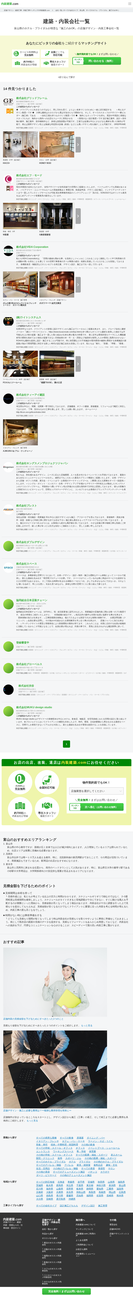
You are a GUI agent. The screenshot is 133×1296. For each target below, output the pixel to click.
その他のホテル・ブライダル (108, 1161)
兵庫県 (59, 1192)
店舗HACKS (114, 1229)
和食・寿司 (109, 128)
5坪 (13, 231)
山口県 (39, 1195)
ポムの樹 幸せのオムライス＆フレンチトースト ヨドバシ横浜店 (19, 304)
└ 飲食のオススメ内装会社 (51, 1263)
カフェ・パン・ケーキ (76, 128)
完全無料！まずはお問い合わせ (66, 1291)
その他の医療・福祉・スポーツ (100, 1158)
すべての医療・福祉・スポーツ (92, 1155)
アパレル (68, 1165)
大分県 (39, 1199)
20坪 (47, 231)
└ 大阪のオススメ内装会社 (51, 1250)
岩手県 (81, 1182)
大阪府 (49, 1192)
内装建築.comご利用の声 (86, 1235)
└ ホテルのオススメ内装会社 (51, 1283)
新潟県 (112, 1185)
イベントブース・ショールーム (113, 199)
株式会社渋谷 (26, 685)
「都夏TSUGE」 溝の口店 (50, 382)
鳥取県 (92, 1192)
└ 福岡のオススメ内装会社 (51, 1257)
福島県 (121, 1182)
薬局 (60, 1158)
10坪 (47, 160)
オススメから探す (50, 1238)
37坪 (11, 160)
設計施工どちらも (69, 1205)
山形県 (111, 1182)
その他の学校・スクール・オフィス (54, 1155)
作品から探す (48, 1234)
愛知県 (100, 1188)
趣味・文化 (111, 1165)
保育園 (92, 1151)
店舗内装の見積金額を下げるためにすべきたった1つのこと (33, 1019)
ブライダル (56, 695)
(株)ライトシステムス (28, 317)
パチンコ (66, 673)
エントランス (43, 1151)
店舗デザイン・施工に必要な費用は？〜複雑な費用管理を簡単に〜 (37, 1110)
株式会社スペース (26, 563)
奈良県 (69, 1192)
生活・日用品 (43, 1168)
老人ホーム (116, 1155)
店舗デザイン (21, 104)
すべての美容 (88, 1168)
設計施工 (39, 104)
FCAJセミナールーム (12, 382)
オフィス (97, 199)
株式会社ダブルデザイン (30, 542)
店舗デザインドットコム (119, 1235)
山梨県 (59, 1188)
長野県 (69, 1188)
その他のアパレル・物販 (65, 1168)
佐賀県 (100, 1195)
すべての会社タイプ (46, 1205)
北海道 (61, 1182)
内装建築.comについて (86, 1224)
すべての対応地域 (45, 1182)
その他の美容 (43, 1172)
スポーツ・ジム (73, 1158)
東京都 (89, 1185)
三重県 (110, 1188)
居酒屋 (30, 128)
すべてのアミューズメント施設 (69, 1172)
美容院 (5, 160)
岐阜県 (79, 1188)
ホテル (58, 673)
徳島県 (49, 1195)
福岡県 (89, 1195)
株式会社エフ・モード (29, 175)
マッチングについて (84, 1229)
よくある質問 (81, 1240)
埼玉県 (69, 1185)
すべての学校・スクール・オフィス (54, 1148)
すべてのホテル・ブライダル (51, 1161)
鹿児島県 (60, 1199)
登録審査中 (22, 642)
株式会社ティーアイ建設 (30, 394)
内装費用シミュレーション (85, 1255)
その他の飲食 (88, 1144)
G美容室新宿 (44, 235)
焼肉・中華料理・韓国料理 (82, 199)
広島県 (122, 1192)
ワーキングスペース (10, 379)
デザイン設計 (88, 1205)
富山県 (122, 1185)
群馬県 (59, 1185)
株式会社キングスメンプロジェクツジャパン (42, 463)
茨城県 (39, 1185)
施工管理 (31, 104)
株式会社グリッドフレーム (31, 98)
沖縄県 (72, 1199)
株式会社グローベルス (29, 664)
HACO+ (6, 163)
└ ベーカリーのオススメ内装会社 (51, 1276)
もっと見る (86, 1025)
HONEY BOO (45, 163)
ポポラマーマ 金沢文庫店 (50, 303)
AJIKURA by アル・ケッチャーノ (18, 451)
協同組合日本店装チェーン (31, 600)
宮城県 (91, 1182)
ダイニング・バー (41, 128)
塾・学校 (81, 1151)
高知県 (79, 1195)
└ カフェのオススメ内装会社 (51, 1270)
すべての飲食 (66, 1137)
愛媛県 (69, 1195)
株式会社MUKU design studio (34, 707)
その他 (112, 551)
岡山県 (112, 1192)
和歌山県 (80, 1192)
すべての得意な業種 (46, 1137)
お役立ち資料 (81, 1249)
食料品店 (98, 1165)
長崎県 (110, 1195)
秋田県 (101, 1182)
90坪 (20, 379)
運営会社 (113, 1224)
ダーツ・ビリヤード (86, 673)
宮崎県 (49, 1199)
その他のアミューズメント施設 (76, 1175)
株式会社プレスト (26, 505)
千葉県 (79, 1185)
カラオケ (74, 673)
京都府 (39, 1192)
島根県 (102, 1192)
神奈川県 (101, 1185)
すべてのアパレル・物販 (48, 1165)
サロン (41, 160)
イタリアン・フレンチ (58, 128)
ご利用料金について (84, 1245)
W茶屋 (6, 235)
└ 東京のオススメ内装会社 (51, 1244)
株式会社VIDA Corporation (32, 247)
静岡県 (89, 1188)
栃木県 (49, 1185)
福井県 (49, 1188)
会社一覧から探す (50, 1229)
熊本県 (120, 1195)
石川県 (39, 1188)
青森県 (71, 1182)
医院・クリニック (45, 1158)
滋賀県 (120, 1188)
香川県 (59, 1195)
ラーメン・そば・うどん (94, 128)
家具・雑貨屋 (83, 1165)
